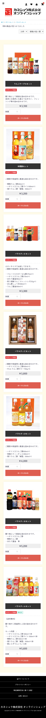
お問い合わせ (23, 696)
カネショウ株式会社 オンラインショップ (23, 707)
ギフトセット (10, 22)
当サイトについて (23, 679)
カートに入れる (23, 118)
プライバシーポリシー (23, 684)
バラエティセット (20, 22)
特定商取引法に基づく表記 (23, 690)
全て (2, 22)
